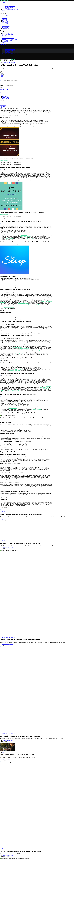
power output (24, 235)
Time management (5, 98)
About (3, 10)
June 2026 (4, 18)
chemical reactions (13, 408)
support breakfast (37, 409)
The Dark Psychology (4, 0)
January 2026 (5, 23)
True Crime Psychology (9, 7)
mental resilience (9, 238)
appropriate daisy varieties (15, 370)
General (4, 35)
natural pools (30, 238)
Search (12, 59)
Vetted (3, 2)
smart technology (11, 406)
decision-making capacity (17, 234)
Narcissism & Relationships (10, 4)
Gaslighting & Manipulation (10, 6)
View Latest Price (4, 160)
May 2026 (4, 19)
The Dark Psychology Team (4, 89)
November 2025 (5, 26)
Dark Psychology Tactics (8, 3)
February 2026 (5, 22)
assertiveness (5, 96)
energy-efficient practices (25, 236)
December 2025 (5, 25)
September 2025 (6, 28)
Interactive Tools (8, 8)
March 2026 (5, 21)
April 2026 (4, 20)
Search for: (2, 58)
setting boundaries (19, 369)
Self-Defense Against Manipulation (10, 9)
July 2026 (4, 16)
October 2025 (5, 27)
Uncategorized (5, 41)
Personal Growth (5, 97)
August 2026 (5, 15)
